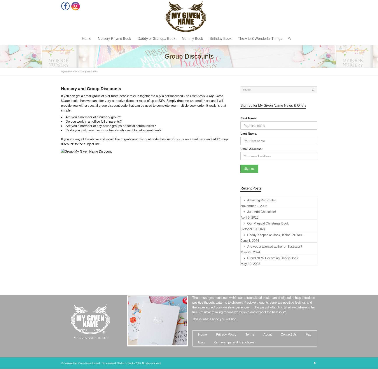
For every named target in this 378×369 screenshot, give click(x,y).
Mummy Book (192, 38)
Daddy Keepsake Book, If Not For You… (276, 235)
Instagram (75, 6)
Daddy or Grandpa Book (156, 38)
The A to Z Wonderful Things (260, 38)
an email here (200, 101)
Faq (308, 334)
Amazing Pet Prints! (261, 200)
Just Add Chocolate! (261, 212)
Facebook (65, 6)
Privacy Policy (226, 334)
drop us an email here (188, 139)
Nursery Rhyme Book (114, 38)
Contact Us (289, 334)
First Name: (248, 118)
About (267, 334)
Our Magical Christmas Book (268, 223)
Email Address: (251, 149)
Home (86, 38)
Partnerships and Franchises (234, 342)
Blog (201, 342)
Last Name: (248, 133)
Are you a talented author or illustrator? (274, 246)
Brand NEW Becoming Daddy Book (272, 258)
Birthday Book (220, 38)
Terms (249, 334)
